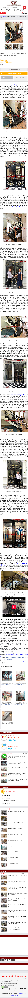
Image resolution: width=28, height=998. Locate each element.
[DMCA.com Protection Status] (4, 987)
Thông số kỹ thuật (20, 77)
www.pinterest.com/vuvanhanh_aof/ (16, 661)
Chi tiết (4, 77)
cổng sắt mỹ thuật (17, 207)
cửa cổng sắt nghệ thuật (18, 395)
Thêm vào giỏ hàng (15, 69)
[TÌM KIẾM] (24, 7)
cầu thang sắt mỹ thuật (13, 85)
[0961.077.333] (4, 757)
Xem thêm (22, 753)
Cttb (5, 16)
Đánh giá (18, 80)
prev (2, 697)
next (25, 697)
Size (3, 80)
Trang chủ (2, 16)
